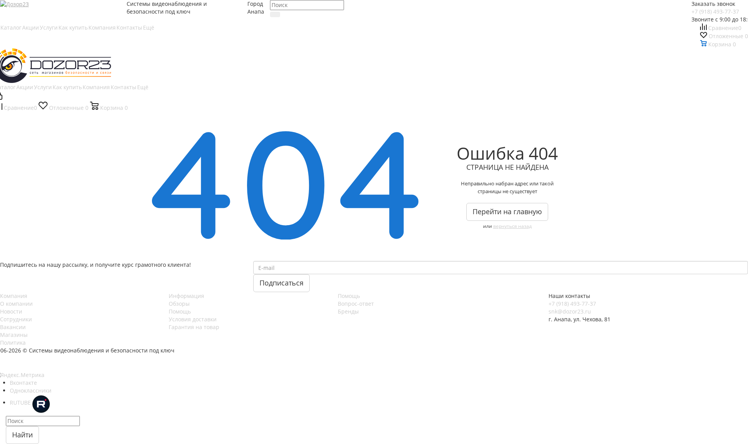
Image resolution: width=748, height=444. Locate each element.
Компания (13, 296)
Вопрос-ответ (356, 303)
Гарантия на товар (194, 327)
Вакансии (13, 327)
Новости (11, 311)
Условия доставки (193, 319)
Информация (186, 296)
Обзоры (179, 303)
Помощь (180, 311)
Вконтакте (23, 382)
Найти (22, 434)
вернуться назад (512, 226)
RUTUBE (21, 402)
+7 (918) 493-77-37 (715, 11)
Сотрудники (16, 319)
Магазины (14, 334)
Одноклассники (30, 390)
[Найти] (275, 14)
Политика (13, 342)
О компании (16, 303)
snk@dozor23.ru (570, 311)
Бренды (348, 311)
